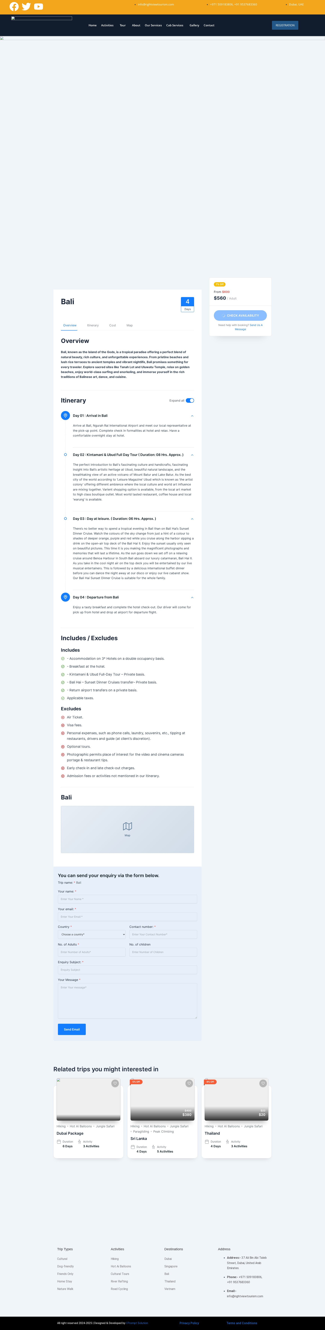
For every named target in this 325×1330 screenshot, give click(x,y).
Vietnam (169, 1289)
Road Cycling (119, 1289)
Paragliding (141, 1131)
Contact (209, 25)
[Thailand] (236, 1099)
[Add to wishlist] (115, 1083)
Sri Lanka (139, 1138)
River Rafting (119, 1281)
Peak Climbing (163, 1131)
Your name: (67, 891)
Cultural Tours (120, 1274)
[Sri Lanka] (162, 1099)
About (136, 25)
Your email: (67, 909)
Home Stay (64, 1281)
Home (93, 25)
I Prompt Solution (137, 1323)
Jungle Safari (105, 1126)
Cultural (62, 1259)
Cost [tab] (112, 325)
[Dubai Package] (88, 1099)
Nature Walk (65, 1289)
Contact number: (142, 927)
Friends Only (65, 1274)
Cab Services (174, 25)
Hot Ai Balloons (81, 1126)
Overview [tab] (70, 325)
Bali (166, 1274)
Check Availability (243, 315)
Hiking (61, 1126)
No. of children (139, 944)
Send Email (72, 1029)
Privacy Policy (189, 1323)
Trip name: (66, 882)
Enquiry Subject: (71, 962)
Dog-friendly (65, 1266)
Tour (123, 25)
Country (65, 927)
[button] (108, 25)
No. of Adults (68, 944)
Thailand (212, 1133)
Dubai (168, 1259)
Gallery (194, 25)
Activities (107, 25)
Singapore (171, 1266)
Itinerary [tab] (93, 325)
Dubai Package (70, 1133)
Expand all (176, 400)
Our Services (153, 25)
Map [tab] (130, 325)
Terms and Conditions (241, 1323)
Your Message (69, 980)
